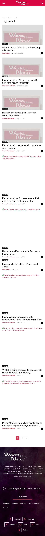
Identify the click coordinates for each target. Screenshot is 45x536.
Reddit (26, 524)
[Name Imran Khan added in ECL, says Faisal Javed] (22, 228)
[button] (42, 3)
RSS (37, 524)
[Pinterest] (6, 524)
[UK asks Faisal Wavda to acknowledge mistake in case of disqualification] (22, 35)
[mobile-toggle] (3, 3)
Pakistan (5, 44)
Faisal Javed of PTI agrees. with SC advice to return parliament (20, 81)
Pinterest (13, 524)
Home (4, 18)
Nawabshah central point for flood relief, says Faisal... (19, 114)
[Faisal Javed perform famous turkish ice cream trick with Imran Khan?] (22, 175)
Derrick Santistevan (8, 85)
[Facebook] (10, 519)
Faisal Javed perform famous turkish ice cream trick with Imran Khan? (20, 199)
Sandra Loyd (6, 53)
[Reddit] (20, 524)
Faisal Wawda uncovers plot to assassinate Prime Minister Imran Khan (22, 318)
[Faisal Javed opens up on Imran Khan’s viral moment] (22, 133)
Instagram (31, 519)
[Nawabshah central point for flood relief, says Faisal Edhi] (22, 100)
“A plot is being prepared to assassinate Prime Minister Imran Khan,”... (22, 371)
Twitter (25, 530)
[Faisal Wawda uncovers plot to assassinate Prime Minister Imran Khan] (22, 294)
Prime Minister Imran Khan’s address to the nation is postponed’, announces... (22, 424)
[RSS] (32, 524)
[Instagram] (24, 519)
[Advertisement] (22, 12)
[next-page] (26, 438)
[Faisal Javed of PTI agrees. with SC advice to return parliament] (22, 67)
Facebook (17, 519)
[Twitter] (19, 530)
